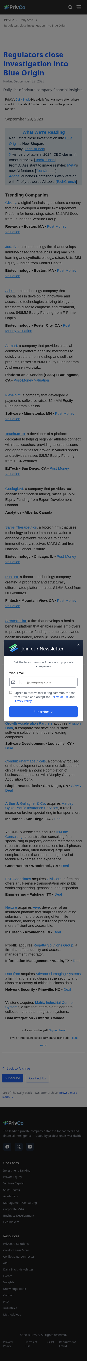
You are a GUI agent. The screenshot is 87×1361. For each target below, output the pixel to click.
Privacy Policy (23, 701)
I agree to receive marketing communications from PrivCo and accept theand (44, 697)
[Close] (78, 644)
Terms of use (60, 697)
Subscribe (41, 712)
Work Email (16, 673)
